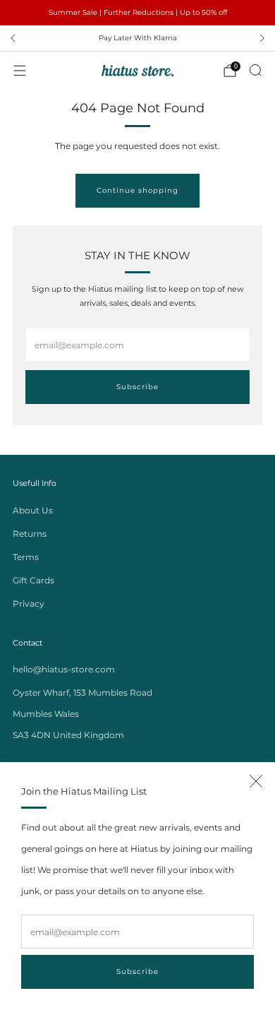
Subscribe (137, 971)
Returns (30, 533)
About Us (33, 510)
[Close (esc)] (256, 781)
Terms (26, 557)
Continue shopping (137, 190)
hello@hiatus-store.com (64, 669)
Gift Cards (33, 580)
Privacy (28, 603)
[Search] (255, 70)
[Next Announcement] (262, 38)
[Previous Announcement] (12, 38)
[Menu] (20, 71)
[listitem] (137, 12)
